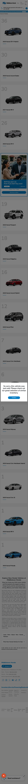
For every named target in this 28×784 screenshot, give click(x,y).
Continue (14, 397)
